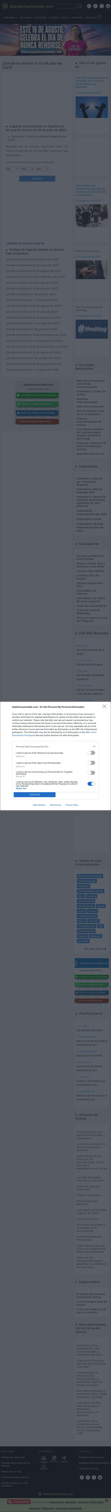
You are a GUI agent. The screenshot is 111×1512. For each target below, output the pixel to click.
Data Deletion (39, 805)
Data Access (55, 805)
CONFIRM (34, 795)
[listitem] (55, 746)
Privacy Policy (72, 805)
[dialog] (55, 756)
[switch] (91, 753)
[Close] (105, 707)
